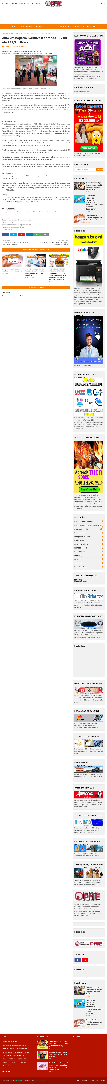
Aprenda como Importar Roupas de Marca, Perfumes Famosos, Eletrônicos (34, 212)
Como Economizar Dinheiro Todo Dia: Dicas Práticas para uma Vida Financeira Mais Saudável (35, 272)
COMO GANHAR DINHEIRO (88, 521)
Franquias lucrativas (88, 537)
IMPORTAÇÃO (88, 552)
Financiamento (88, 533)
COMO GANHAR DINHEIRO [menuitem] (46, 27)
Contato (102, 1081)
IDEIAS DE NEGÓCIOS (88, 548)
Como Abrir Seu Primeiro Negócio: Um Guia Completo (12, 270)
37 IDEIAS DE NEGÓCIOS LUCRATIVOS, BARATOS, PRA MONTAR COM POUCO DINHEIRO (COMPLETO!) (94, 202)
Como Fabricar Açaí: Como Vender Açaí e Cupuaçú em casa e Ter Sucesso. (94, 186)
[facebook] (101, 3)
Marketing (88, 555)
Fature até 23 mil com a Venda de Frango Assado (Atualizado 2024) (58, 1043)
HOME (6, 4)
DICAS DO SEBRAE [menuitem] (79, 27)
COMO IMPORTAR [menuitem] (64, 27)
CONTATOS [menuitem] (91, 27)
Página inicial (6, 33)
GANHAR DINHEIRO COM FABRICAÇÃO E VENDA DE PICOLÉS (58, 1054)
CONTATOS (38, 4)
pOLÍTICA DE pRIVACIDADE (21, 4)
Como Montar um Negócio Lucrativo (88, 525)
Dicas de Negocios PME (10, 47)
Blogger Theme (39, 1080)
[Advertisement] (53, 15)
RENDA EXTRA (22, 1062)
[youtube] (104, 3)
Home (78, 1081)
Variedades (88, 563)
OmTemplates (19, 1080)
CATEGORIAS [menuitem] (27, 27)
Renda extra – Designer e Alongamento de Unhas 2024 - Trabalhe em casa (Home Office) (59, 1066)
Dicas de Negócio (87, 529)
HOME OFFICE (88, 540)
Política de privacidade (90, 1081)
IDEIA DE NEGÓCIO (88, 544)
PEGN (88, 559)
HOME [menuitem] (16, 27)
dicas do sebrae (88, 567)
